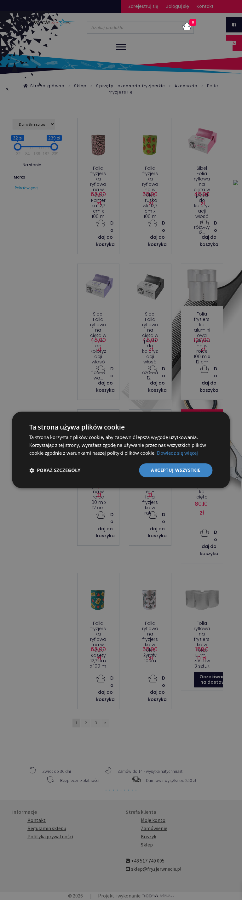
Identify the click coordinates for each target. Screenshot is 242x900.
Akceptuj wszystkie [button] (175, 470)
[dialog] (121, 450)
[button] (54, 470)
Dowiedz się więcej (177, 453)
